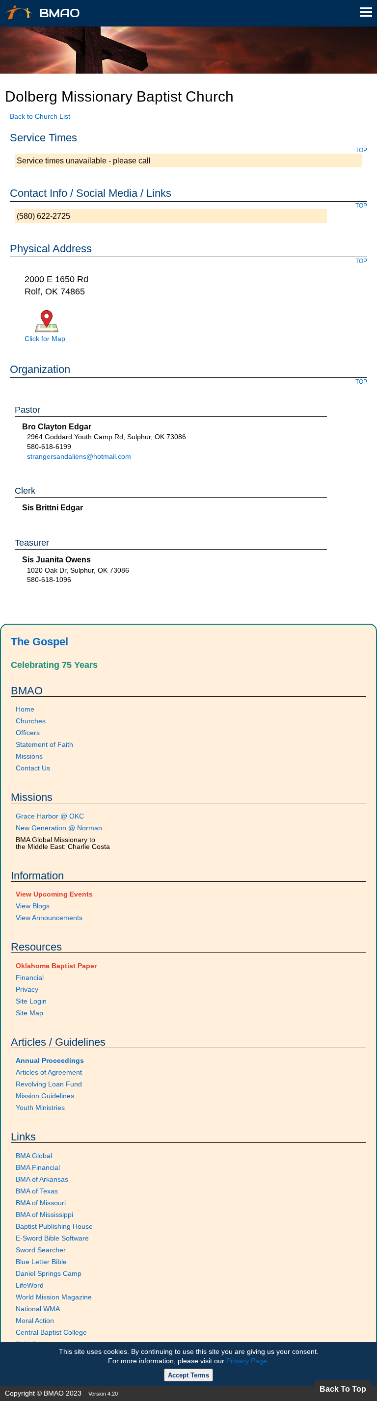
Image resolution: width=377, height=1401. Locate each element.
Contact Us (33, 768)
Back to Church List (40, 116)
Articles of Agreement (49, 1072)
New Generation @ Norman (59, 828)
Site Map (29, 1013)
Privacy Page (246, 1361)
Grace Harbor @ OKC (50, 816)
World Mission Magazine (54, 1297)
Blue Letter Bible (41, 1262)
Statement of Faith (44, 744)
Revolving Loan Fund (49, 1084)
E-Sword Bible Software (52, 1238)
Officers (28, 733)
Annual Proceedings (50, 1060)
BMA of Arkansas (42, 1179)
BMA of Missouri (41, 1203)
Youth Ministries (40, 1107)
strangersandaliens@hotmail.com (79, 456)
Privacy (27, 989)
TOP (361, 150)
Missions (29, 756)
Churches (31, 721)
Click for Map (45, 339)
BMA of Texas (37, 1191)
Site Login (31, 1001)
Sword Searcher (41, 1250)
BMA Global (34, 1156)
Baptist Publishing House (54, 1226)
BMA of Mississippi (44, 1214)
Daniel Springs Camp (48, 1273)
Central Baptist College (51, 1332)
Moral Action (35, 1320)
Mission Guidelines (45, 1096)
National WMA (38, 1309)
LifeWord (30, 1285)
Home (25, 709)
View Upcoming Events (54, 894)
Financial (30, 977)
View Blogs (33, 906)
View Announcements (49, 918)
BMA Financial (38, 1167)
